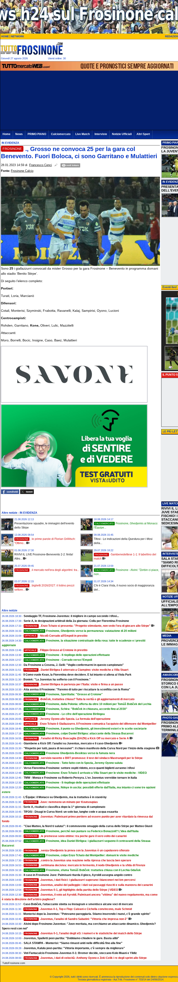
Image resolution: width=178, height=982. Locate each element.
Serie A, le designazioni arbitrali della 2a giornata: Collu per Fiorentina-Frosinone (76, 621)
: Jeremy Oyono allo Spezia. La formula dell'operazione (68, 719)
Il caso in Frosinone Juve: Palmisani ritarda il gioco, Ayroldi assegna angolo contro (78, 875)
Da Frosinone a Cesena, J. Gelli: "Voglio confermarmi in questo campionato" (74, 665)
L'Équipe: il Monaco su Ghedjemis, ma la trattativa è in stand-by (65, 797)
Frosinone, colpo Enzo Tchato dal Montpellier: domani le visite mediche (82, 855)
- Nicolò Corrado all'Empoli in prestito (56, 635)
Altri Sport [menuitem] (143, 134)
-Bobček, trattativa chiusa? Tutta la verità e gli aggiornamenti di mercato (79, 699)
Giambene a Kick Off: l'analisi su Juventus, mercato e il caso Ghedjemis (71, 743)
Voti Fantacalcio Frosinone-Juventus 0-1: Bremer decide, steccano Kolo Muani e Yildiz (80, 953)
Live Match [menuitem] (82, 134)
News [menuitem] (19, 134)
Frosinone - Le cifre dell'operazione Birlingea (65, 714)
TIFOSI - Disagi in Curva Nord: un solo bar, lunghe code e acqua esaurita (71, 811)
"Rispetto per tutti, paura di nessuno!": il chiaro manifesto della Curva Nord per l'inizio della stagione (89, 748)
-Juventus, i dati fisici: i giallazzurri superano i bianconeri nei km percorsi (80, 879)
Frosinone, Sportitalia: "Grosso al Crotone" (64, 694)
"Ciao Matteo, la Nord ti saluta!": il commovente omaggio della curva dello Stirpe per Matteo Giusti (88, 826)
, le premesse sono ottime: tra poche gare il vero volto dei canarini (76, 836)
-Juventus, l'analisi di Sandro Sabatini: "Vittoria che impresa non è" (76, 919)
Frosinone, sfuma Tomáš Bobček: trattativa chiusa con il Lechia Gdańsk (83, 870)
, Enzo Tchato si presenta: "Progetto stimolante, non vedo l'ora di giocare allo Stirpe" (87, 625)
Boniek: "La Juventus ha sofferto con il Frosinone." (57, 679)
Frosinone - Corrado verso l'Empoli (58, 659)
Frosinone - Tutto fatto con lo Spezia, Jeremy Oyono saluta (74, 763)
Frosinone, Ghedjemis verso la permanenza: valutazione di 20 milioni (80, 631)
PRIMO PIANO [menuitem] (37, 134)
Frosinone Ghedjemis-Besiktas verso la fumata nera (70, 753)
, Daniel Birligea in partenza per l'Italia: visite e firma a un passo (74, 684)
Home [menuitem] (6, 134)
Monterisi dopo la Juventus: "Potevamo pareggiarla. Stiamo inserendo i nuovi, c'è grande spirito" (87, 914)
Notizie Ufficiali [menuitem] (122, 134)
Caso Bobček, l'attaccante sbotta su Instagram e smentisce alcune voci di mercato (78, 904)
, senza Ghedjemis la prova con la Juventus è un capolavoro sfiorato (77, 850)
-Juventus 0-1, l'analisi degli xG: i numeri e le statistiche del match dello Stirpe (83, 933)
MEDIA (167, 635)
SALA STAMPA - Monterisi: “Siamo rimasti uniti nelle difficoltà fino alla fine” (73, 943)
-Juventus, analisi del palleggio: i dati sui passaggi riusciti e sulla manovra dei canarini (89, 885)
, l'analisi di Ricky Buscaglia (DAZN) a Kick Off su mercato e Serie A (77, 738)
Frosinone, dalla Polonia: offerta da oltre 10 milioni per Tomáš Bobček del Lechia (88, 704)
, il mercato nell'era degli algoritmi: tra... (47, 570)
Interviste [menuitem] (101, 134)
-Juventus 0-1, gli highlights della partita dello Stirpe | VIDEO (71, 889)
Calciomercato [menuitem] (60, 134)
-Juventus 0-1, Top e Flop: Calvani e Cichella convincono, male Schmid (78, 909)
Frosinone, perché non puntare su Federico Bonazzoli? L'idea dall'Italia (82, 831)
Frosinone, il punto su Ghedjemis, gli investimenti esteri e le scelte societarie (86, 728)
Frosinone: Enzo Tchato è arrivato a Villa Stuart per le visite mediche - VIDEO (86, 772)
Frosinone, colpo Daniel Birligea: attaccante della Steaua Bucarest (79, 733)
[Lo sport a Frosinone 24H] (31, 48)
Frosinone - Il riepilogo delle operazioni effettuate (67, 655)
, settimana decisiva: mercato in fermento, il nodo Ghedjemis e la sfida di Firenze (85, 865)
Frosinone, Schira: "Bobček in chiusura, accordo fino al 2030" (76, 709)
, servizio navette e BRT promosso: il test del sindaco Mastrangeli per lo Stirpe (84, 758)
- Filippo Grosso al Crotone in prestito (56, 650)
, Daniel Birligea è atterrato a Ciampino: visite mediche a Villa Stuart (76, 669)
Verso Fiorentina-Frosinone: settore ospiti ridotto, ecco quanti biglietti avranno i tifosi (79, 768)
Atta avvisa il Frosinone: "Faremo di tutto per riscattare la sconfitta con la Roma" (77, 689)
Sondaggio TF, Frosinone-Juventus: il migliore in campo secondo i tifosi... (71, 616)
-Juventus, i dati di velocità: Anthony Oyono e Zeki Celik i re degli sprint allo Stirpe (86, 958)
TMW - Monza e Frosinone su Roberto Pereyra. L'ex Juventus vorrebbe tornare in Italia (80, 777)
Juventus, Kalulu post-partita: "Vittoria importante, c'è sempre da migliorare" (74, 948)
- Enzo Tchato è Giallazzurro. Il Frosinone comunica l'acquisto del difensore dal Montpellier (90, 723)
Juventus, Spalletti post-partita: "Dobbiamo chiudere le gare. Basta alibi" (71, 938)
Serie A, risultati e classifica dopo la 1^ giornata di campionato (64, 807)
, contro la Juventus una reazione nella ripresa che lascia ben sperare (78, 860)
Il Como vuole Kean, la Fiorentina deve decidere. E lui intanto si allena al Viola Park (77, 674)
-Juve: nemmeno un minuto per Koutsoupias (61, 802)
